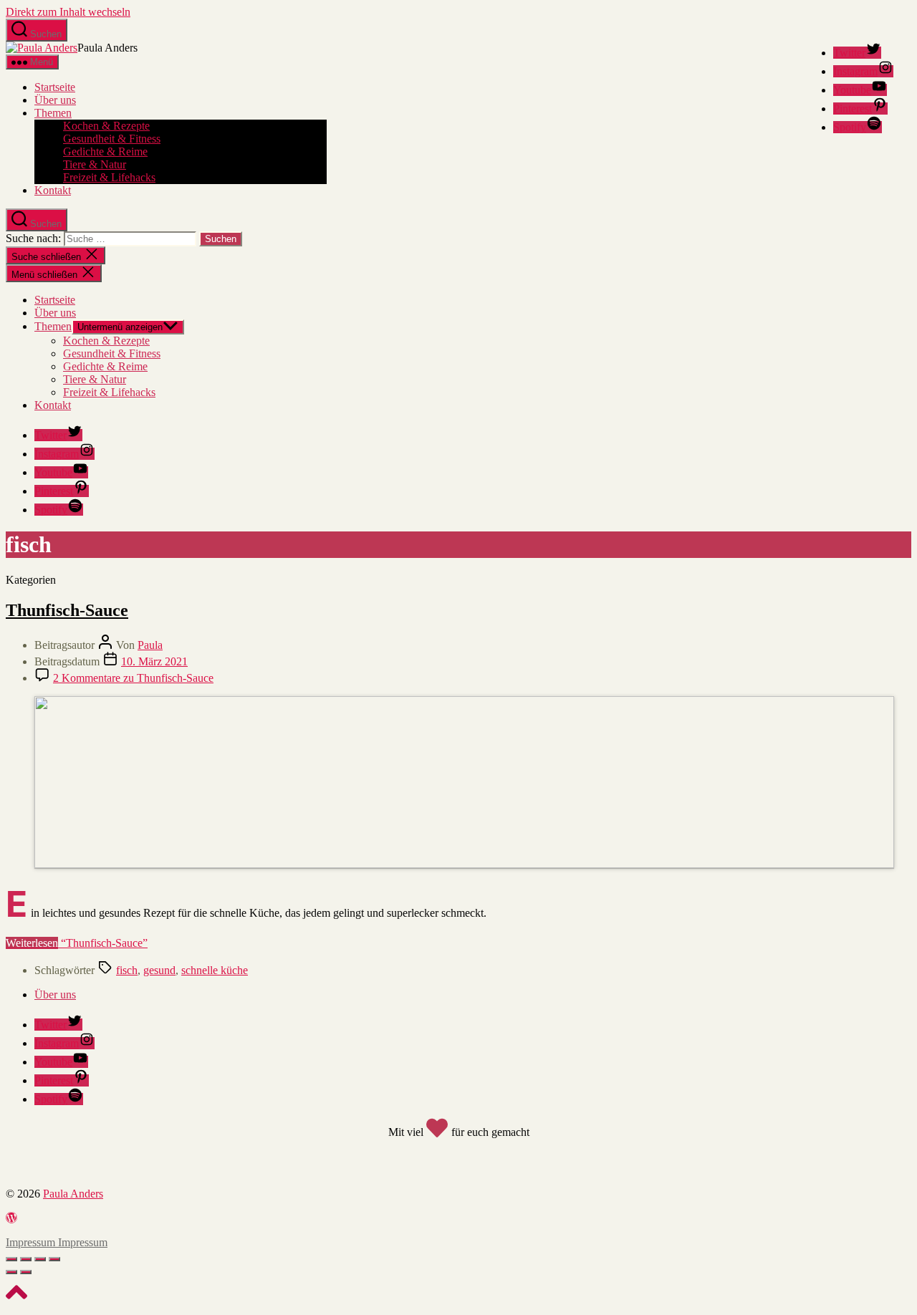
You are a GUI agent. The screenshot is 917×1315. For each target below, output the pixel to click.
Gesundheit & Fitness (111, 139)
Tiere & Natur (94, 164)
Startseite (54, 87)
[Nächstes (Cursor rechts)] (26, 1272)
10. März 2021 (154, 661)
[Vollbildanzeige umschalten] (40, 1259)
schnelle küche (214, 970)
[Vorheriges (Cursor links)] (11, 1272)
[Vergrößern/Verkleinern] (54, 1259)
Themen (53, 113)
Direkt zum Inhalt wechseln (68, 12)
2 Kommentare (133, 678)
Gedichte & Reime (105, 151)
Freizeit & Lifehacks (109, 177)
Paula (150, 645)
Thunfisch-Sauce (67, 610)
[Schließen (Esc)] (11, 1259)
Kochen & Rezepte (106, 126)
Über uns (55, 100)
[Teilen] (26, 1259)
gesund (159, 970)
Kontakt (52, 190)
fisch (127, 970)
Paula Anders (73, 1194)
